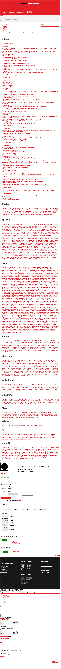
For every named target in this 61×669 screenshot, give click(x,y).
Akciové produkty (6, 25)
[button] (42, 24)
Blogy (4, 30)
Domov (4, 32)
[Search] (21, 5)
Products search (24, 3)
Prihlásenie (5, 7)
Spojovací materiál (14, 32)
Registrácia (5, 8)
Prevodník (5, 26)
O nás (4, 28)
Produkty (5, 24)
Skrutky (19, 32)
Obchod (8, 32)
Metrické (22, 32)
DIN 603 (26, 32)
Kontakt (4, 29)
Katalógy (5, 27)
